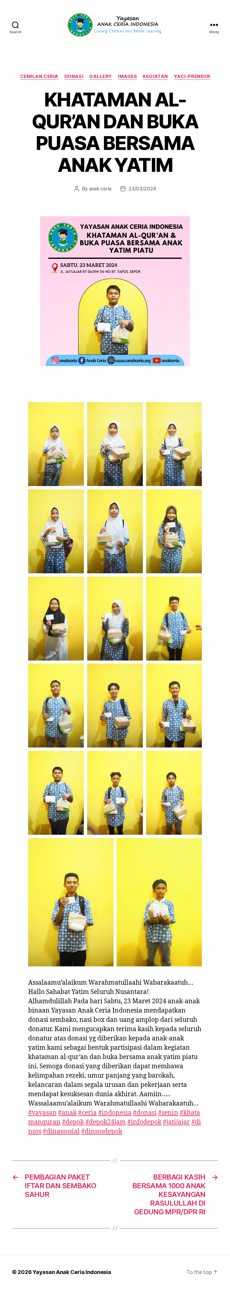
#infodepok (144, 1122)
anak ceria (100, 189)
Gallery (100, 76)
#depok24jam (105, 1122)
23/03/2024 (142, 189)
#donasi (145, 1113)
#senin (168, 1113)
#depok (73, 1122)
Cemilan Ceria (39, 76)
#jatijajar (176, 1122)
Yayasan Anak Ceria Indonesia (72, 1272)
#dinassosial (61, 1131)
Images (127, 76)
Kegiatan (155, 76)
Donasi (73, 76)
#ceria (87, 1113)
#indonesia (114, 1113)
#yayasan (42, 1113)
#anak (67, 1113)
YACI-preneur (192, 76)
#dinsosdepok (101, 1131)
